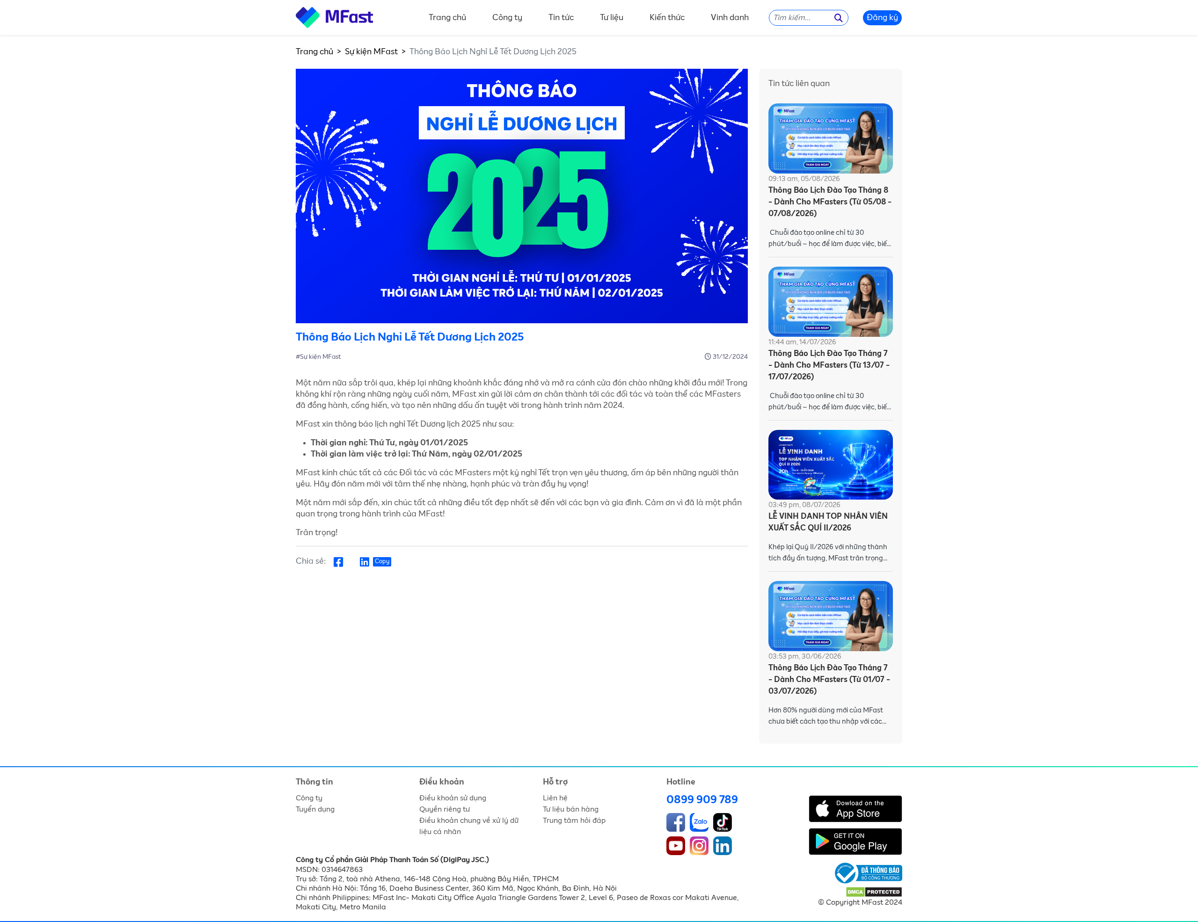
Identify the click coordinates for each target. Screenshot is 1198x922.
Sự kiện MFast (371, 52)
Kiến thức (667, 18)
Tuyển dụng (315, 809)
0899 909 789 (702, 800)
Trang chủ (447, 18)
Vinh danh (730, 18)
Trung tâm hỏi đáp (574, 820)
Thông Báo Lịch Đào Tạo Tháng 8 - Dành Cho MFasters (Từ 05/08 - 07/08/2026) (829, 202)
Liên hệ (555, 798)
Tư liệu (611, 18)
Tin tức (561, 18)
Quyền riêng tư (444, 809)
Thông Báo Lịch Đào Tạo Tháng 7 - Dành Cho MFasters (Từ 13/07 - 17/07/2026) (829, 365)
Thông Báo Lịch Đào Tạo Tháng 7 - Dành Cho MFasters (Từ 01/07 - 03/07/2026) (829, 680)
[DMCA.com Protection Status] (874, 891)
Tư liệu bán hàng (571, 809)
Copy (382, 562)
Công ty (507, 18)
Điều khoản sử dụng (452, 798)
